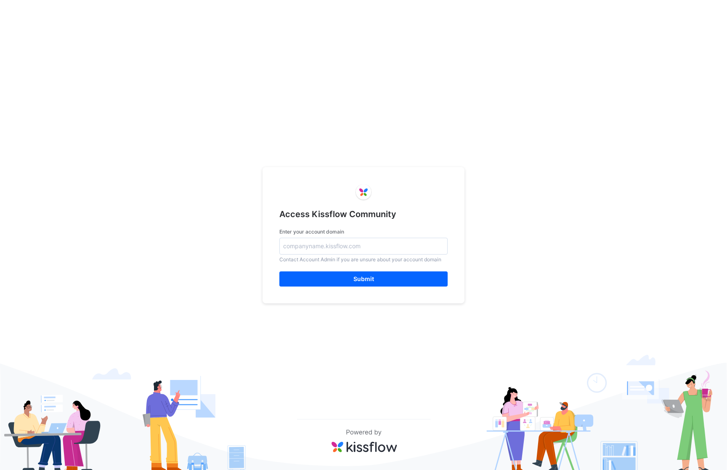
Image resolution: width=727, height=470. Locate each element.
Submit (363, 278)
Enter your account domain (311, 231)
